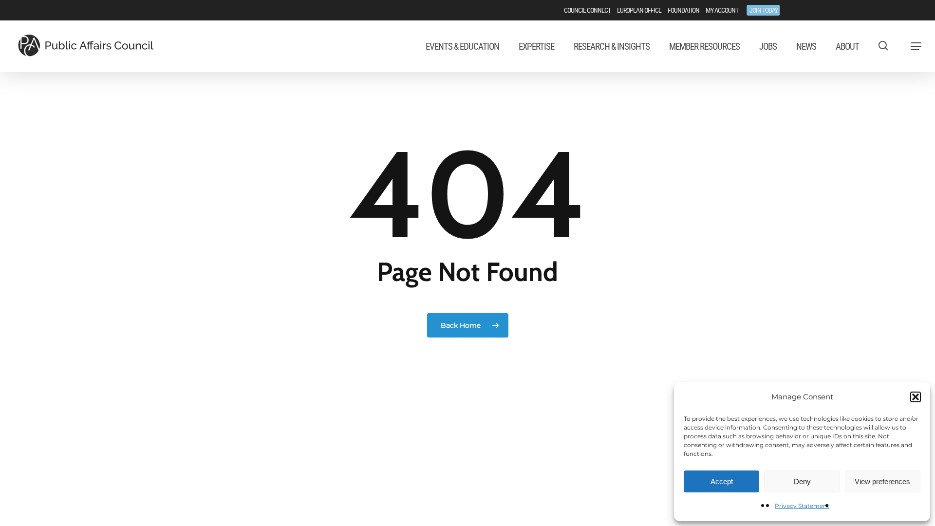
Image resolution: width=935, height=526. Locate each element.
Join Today (763, 10)
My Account (722, 10)
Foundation (683, 10)
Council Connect (587, 10)
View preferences (882, 481)
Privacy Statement (802, 505)
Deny (802, 481)
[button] (915, 397)
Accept (722, 481)
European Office (639, 10)
